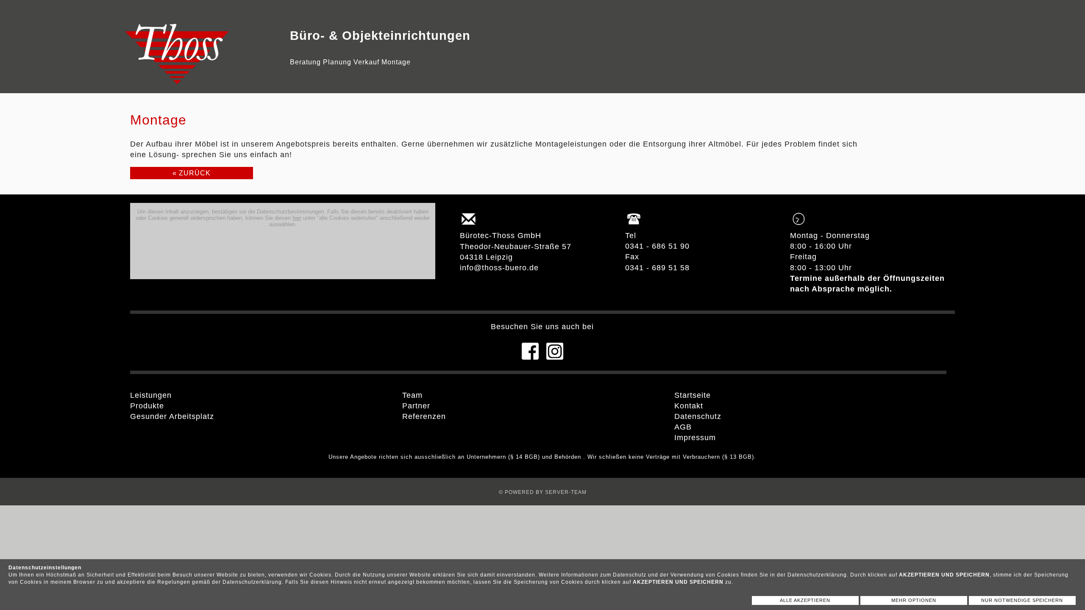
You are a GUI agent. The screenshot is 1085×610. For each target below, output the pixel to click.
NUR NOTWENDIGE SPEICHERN (1022, 600)
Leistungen (151, 395)
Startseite (692, 395)
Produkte (147, 406)
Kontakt (688, 406)
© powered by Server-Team (543, 492)
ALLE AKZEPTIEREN (805, 600)
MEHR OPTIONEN (913, 600)
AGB (683, 427)
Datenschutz (697, 416)
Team (412, 395)
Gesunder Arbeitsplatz (172, 416)
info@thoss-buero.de (499, 267)
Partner (416, 406)
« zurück (191, 173)
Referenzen (424, 416)
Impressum (695, 437)
